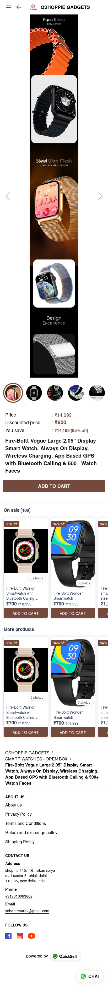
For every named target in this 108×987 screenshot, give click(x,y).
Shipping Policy (20, 842)
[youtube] (31, 936)
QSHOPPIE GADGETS (65, 7)
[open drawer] (8, 7)
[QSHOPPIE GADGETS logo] (33, 7)
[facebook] (8, 936)
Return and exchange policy (31, 832)
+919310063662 (19, 896)
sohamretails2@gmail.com (27, 910)
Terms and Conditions (25, 823)
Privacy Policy (18, 814)
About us (13, 805)
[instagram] (20, 936)
